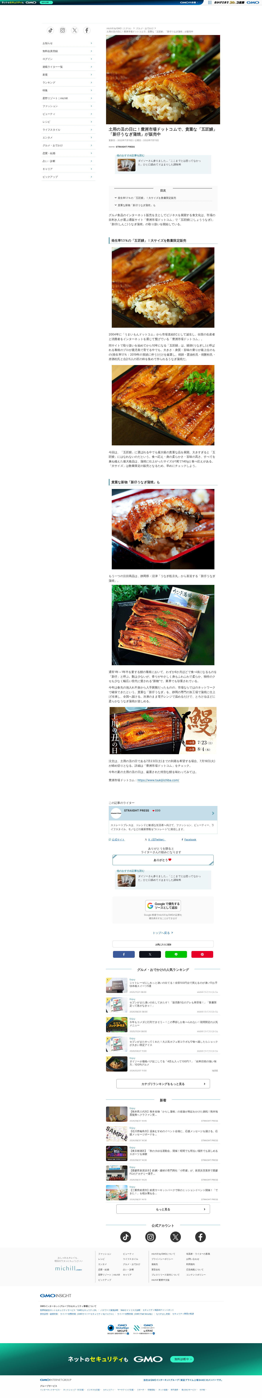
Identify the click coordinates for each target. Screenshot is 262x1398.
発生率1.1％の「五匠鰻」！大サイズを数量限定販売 (147, 197)
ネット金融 (162, 1390)
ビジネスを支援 (93, 1390)
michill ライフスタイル (207, 992)
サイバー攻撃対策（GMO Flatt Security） (135, 1314)
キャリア (48, 168)
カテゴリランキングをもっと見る (163, 1084)
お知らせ (48, 43)
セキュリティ (108, 1390)
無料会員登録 (50, 51)
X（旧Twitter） (157, 839)
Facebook (190, 839)
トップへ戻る (162, 933)
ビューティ (49, 113)
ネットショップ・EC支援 (73, 1390)
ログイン (48, 58)
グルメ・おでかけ (53, 145)
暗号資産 (174, 1390)
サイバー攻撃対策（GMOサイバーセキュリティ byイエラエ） (87, 1314)
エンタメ (48, 137)
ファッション (50, 106)
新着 (45, 74)
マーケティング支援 (125, 1390)
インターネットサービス (50, 1390)
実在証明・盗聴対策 (49, 1314)
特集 (45, 90)
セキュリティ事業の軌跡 (183, 1314)
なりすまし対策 (163, 1314)
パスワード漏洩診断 (109, 1310)
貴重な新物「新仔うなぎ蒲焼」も (137, 205)
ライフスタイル (51, 129)
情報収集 (151, 1390)
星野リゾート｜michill (55, 98)
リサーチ (140, 1390)
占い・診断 (49, 161)
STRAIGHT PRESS (125, 146)
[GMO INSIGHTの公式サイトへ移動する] (55, 1295)
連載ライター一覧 (53, 66)
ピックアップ (50, 176)
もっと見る (163, 1209)
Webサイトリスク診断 (130, 1310)
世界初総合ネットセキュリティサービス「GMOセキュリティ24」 (69, 1310)
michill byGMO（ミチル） (119, 28)
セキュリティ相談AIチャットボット (158, 1310)
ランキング (49, 82)
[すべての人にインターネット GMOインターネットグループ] (237, 2)
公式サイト (118, 839)
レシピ (46, 121)
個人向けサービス (189, 1390)
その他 (202, 1390)
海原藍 (215, 1070)
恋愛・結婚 (49, 153)
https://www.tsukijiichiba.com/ (158, 780)
